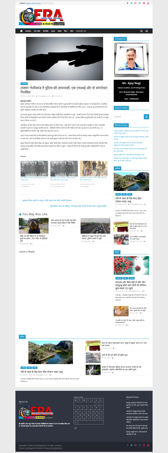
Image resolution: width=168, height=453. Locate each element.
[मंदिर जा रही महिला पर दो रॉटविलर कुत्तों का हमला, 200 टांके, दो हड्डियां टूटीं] (34, 219)
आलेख (59, 31)
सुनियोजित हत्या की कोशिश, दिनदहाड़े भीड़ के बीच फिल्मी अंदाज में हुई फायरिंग (63, 178)
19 (84, 415)
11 (80, 411)
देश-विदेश (45, 31)
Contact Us (81, 31)
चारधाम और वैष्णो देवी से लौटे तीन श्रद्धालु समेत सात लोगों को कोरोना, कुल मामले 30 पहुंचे (131, 285)
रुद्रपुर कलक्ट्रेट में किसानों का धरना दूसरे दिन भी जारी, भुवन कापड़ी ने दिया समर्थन (137, 405)
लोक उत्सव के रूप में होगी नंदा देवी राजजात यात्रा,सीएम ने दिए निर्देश (63, 221)
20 (88, 415)
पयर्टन (124, 194)
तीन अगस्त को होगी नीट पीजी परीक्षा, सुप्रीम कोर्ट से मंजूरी (138, 309)
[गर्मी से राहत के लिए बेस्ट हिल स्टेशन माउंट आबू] (131, 173)
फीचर (71, 31)
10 (76, 411)
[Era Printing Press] (21, 31)
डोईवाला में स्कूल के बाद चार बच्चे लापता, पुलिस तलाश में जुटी (94, 237)
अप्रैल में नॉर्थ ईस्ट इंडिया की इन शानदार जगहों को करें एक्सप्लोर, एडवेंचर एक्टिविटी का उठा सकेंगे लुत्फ (121, 368)
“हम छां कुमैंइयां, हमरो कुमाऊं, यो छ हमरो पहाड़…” (138, 237)
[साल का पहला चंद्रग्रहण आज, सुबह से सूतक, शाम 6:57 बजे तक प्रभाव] (121, 223)
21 (93, 415)
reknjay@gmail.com (44, 96)
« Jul (75, 428)
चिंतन (65, 31)
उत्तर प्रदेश (37, 31)
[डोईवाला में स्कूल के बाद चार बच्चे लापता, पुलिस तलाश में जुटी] (95, 219)
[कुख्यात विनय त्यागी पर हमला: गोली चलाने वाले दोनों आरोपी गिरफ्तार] (94, 169)
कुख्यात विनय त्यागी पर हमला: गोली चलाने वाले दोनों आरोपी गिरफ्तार (46, 200)
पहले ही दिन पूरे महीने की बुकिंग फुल (115, 355)
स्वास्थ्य (131, 278)
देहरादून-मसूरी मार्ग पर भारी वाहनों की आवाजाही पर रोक (129, 155)
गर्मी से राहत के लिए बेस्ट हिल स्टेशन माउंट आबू (128, 200)
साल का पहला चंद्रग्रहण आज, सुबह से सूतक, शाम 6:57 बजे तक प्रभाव (138, 226)
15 (97, 411)
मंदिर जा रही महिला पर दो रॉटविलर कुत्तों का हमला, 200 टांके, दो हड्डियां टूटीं (33, 238)
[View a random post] (146, 31)
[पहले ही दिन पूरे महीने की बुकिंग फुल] (93, 354)
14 (93, 411)
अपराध (53, 31)
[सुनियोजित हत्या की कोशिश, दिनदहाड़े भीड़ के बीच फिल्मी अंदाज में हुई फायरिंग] (64, 169)
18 (80, 415)
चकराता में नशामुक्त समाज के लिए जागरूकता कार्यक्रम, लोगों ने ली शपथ (38, 4)
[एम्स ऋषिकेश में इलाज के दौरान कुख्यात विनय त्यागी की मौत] (34, 169)
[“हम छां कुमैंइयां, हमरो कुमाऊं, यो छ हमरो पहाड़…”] (121, 235)
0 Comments (58, 96)
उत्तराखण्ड (28, 31)
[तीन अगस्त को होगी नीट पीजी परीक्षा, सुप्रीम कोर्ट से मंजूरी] (121, 307)
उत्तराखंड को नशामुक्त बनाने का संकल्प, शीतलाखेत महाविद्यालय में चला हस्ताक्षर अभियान (137, 419)
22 (97, 415)
